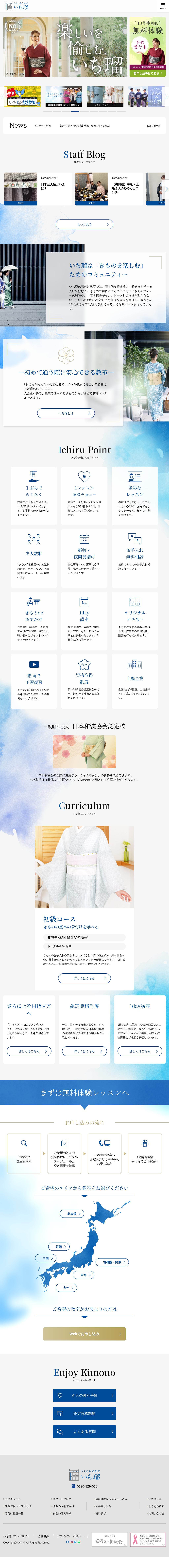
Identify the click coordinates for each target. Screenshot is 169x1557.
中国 (46, 1258)
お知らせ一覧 (154, 125)
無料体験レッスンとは (18, 1506)
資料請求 (101, 1513)
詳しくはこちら (84, 978)
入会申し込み (103, 1506)
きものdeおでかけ (63, 1506)
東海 (83, 1275)
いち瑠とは (66, 413)
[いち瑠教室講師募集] (22, 96)
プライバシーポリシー (70, 1536)
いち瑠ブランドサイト (16, 1536)
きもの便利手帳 (85, 1395)
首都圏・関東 (112, 1262)
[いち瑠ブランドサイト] (64, 96)
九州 (66, 1287)
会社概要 (43, 1536)
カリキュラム (13, 1499)
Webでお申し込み (84, 1334)
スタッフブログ (62, 1499)
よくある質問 (84, 1432)
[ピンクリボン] (146, 96)
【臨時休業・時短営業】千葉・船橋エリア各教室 (72, 125)
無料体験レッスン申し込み (111, 1499)
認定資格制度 (84, 1413)
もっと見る (84, 224)
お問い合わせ (156, 1513)
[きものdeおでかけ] (105, 96)
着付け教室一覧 (14, 1513)
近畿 (59, 1246)
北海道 (72, 1213)
